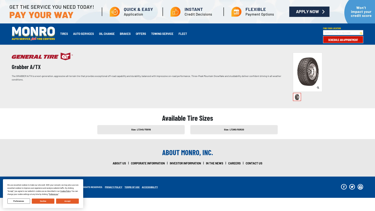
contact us (254, 163)
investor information (185, 163)
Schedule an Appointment (343, 40)
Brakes (125, 33)
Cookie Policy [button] (65, 191)
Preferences (18, 201)
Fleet (183, 33)
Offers (141, 33)
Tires (64, 33)
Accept (67, 201)
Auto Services (83, 33)
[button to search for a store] (361, 32)
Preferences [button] (53, 194)
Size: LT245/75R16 (141, 129)
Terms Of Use (132, 187)
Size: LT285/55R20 (234, 129)
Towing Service (162, 33)
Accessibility (150, 187)
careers (234, 163)
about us (119, 163)
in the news (214, 163)
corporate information (148, 163)
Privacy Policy (113, 187)
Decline (43, 201)
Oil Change (107, 33)
